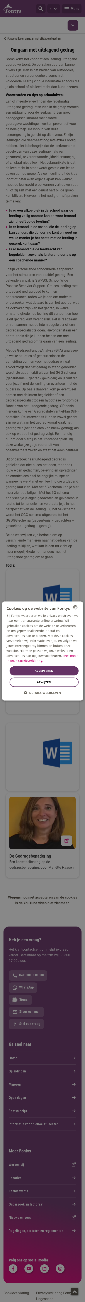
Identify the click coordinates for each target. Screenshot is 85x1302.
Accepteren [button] (44, 671)
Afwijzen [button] (44, 682)
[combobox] (75, 607)
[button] (42, 692)
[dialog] (42, 651)
